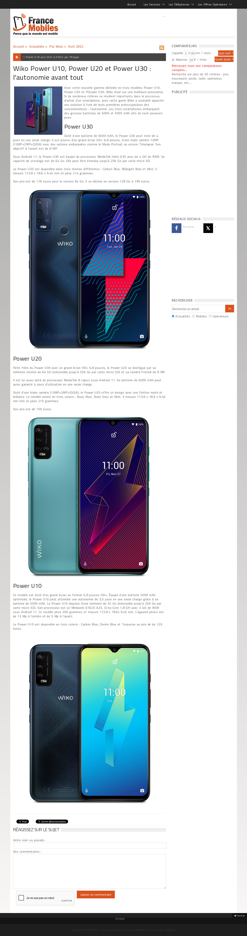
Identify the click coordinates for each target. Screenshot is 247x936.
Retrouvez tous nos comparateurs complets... (197, 67)
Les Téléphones (179, 4)
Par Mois (56, 46)
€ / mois (200, 59)
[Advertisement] (164, 24)
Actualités (36, 46)
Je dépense (180, 59)
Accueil (131, 4)
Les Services (152, 4)
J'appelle (177, 53)
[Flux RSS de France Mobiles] (161, 46)
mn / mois (203, 53)
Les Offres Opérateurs (212, 4)
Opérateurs (220, 316)
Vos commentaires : (27, 851)
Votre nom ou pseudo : (29, 840)
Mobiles (201, 316)
